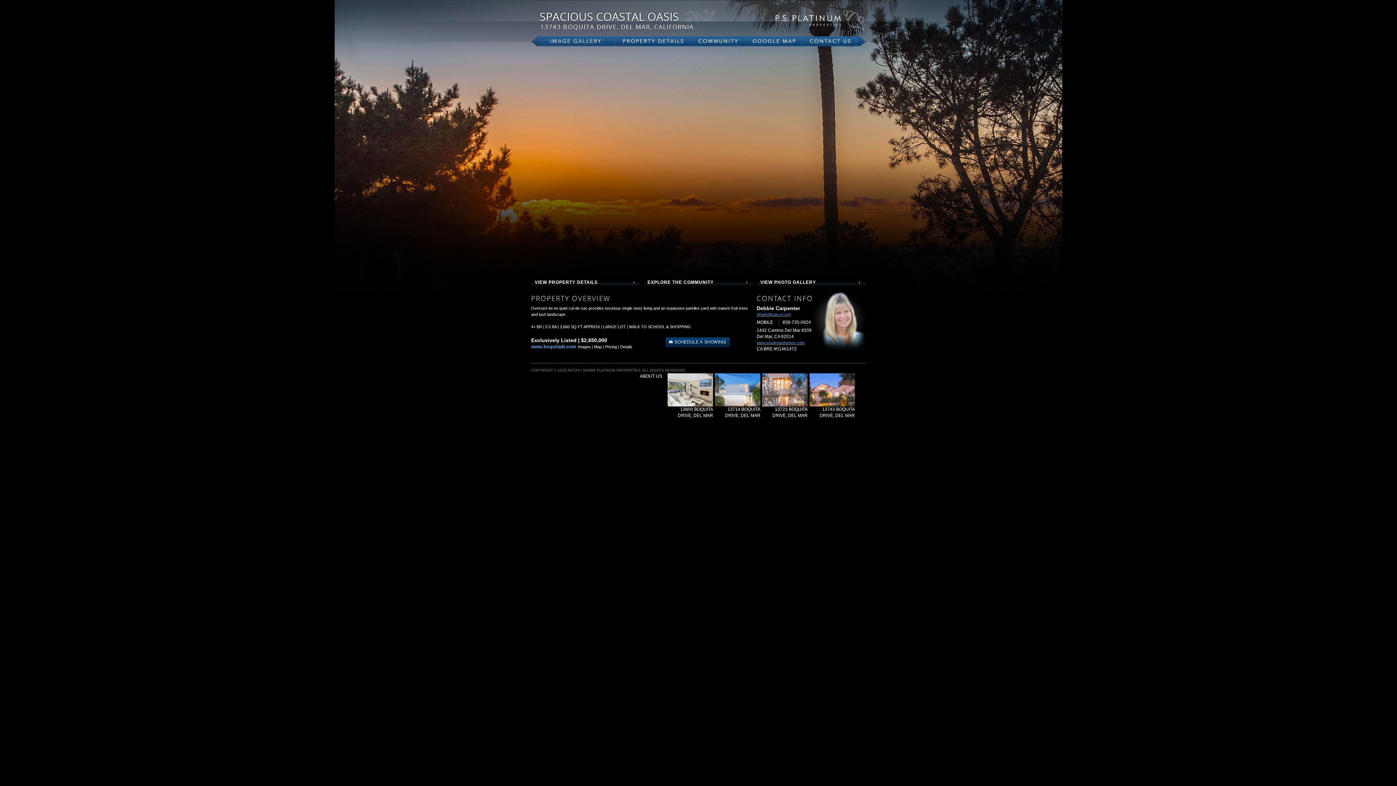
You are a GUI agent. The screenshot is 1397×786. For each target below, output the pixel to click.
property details (653, 41)
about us (651, 376)
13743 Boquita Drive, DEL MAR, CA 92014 (629, 21)
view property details (566, 282)
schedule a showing (698, 342)
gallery (573, 41)
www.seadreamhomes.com (781, 343)
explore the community (681, 282)
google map (775, 41)
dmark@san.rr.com (774, 314)
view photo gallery (788, 282)
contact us (834, 41)
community (719, 41)
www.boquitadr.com (553, 346)
